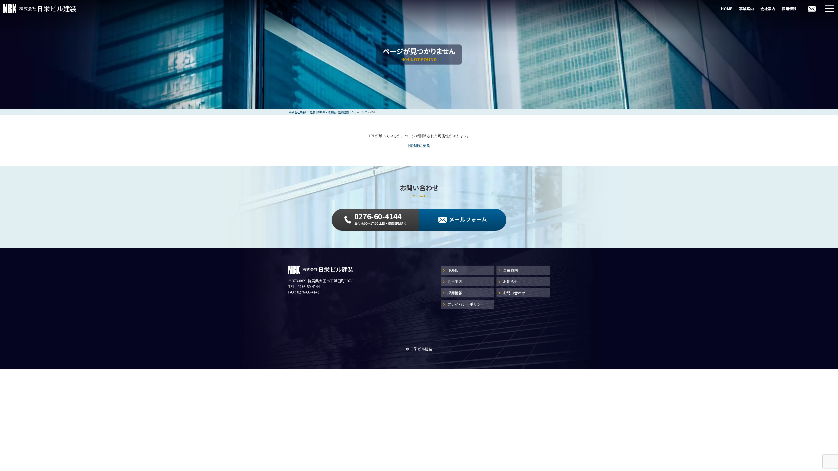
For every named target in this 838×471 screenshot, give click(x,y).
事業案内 (746, 8)
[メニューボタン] (829, 8)
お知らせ (510, 281)
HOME (726, 8)
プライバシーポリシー (465, 304)
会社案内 (767, 8)
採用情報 (789, 8)
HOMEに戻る (419, 145)
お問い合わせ (514, 292)
